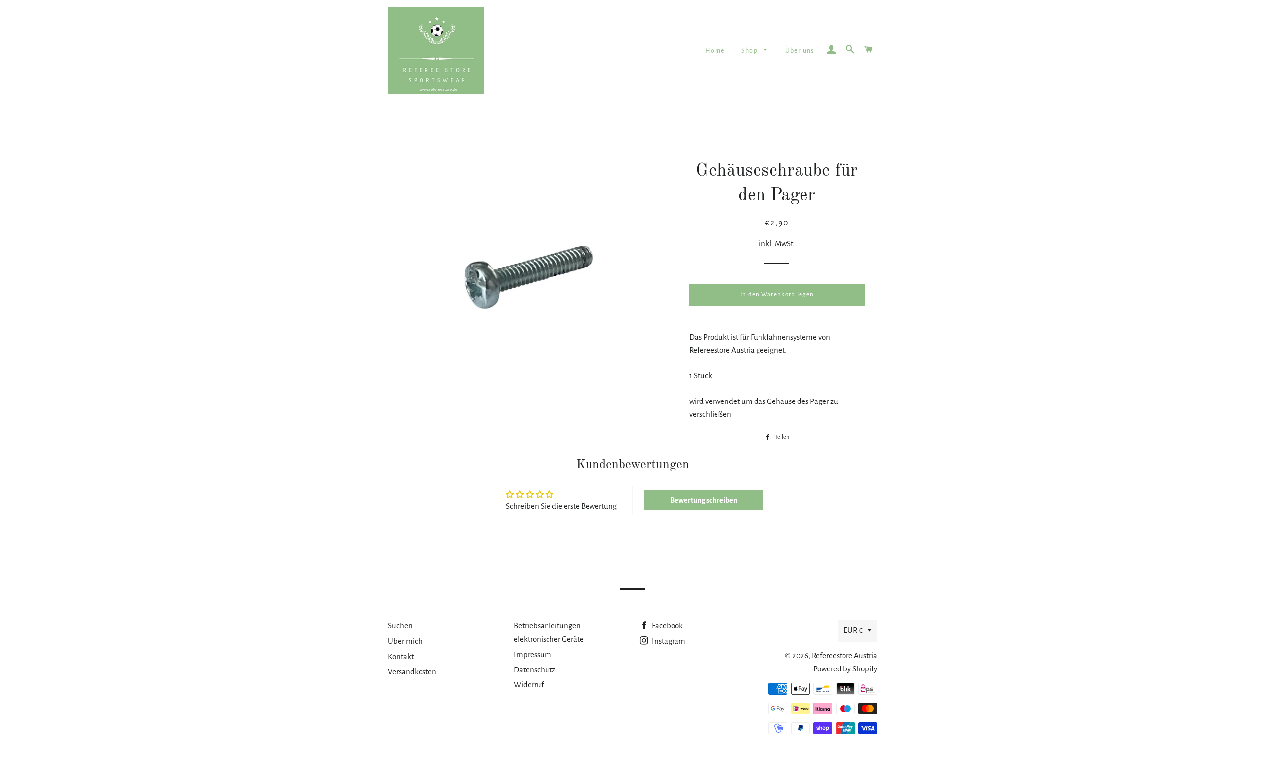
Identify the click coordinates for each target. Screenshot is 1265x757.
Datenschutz (534, 670)
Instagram (667, 641)
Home (715, 50)
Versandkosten (412, 672)
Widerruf (529, 684)
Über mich (405, 641)
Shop (750, 50)
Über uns (799, 50)
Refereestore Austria (844, 655)
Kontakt (401, 656)
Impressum (532, 654)
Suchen (400, 626)
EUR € (853, 630)
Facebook (666, 626)
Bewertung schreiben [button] (703, 500)
